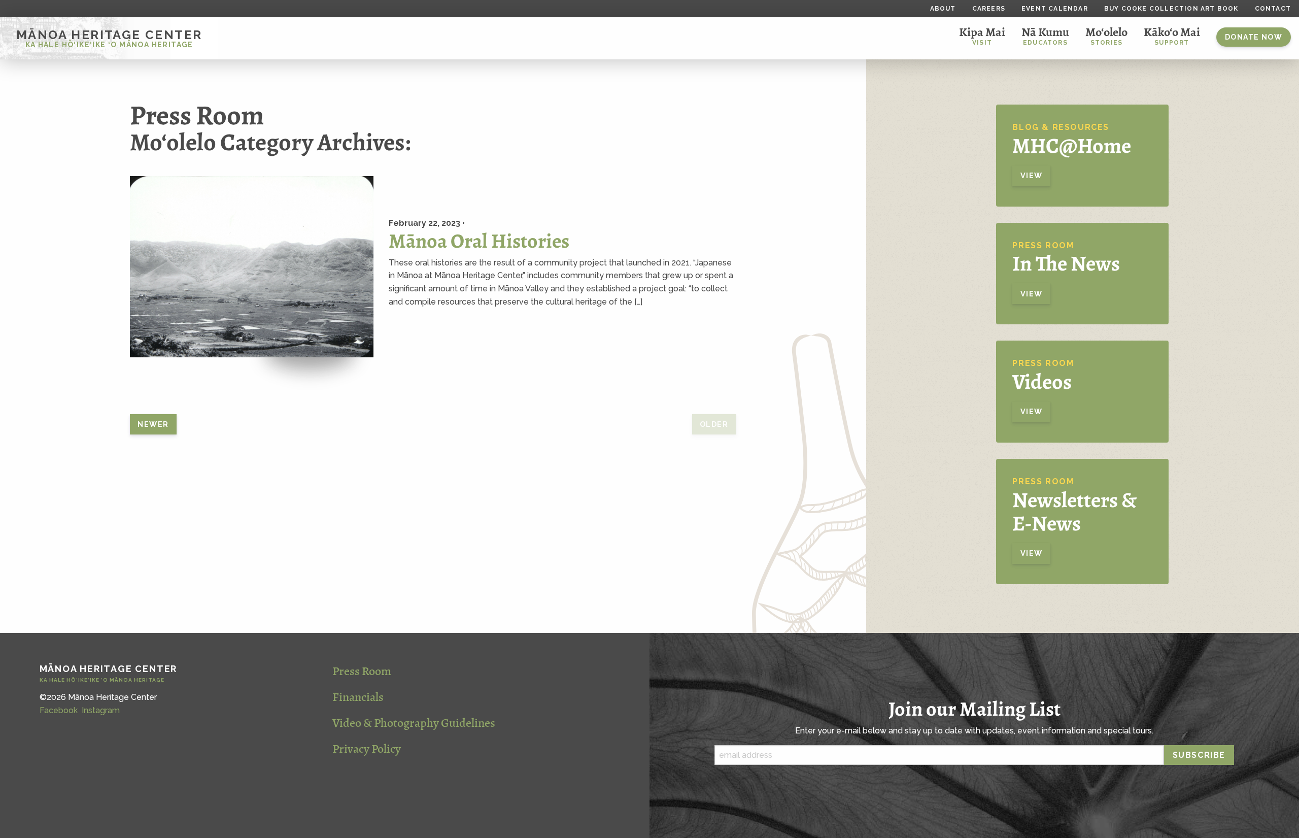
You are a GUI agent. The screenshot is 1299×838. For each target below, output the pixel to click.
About (943, 8)
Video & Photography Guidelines (413, 723)
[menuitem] (1253, 38)
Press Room (361, 671)
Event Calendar (1054, 8)
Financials (358, 697)
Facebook (59, 710)
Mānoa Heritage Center (109, 673)
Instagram (101, 710)
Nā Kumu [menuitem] (1045, 35)
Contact (1273, 8)
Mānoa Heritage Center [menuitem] (109, 38)
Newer (153, 424)
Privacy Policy (366, 749)
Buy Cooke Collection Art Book (1171, 8)
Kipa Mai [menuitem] (982, 35)
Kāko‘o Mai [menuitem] (1172, 35)
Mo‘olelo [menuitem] (1106, 35)
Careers (988, 8)
